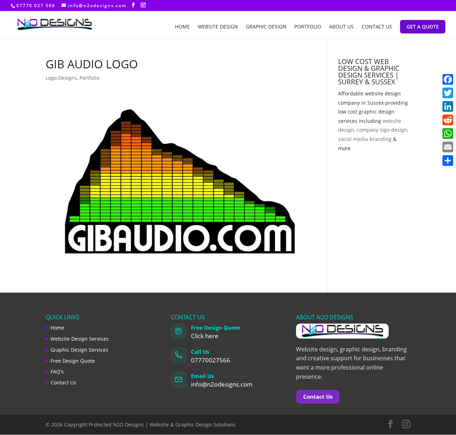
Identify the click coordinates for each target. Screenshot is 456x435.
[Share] (448, 160)
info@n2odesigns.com (222, 384)
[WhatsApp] (448, 133)
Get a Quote (422, 26)
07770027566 (210, 360)
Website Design (218, 27)
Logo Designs (61, 77)
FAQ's (57, 371)
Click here (204, 336)
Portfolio (307, 27)
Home (182, 27)
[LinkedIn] (448, 106)
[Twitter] (448, 93)
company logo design (382, 129)
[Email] (448, 147)
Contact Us (377, 27)
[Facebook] (448, 79)
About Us (341, 27)
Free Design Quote (73, 360)
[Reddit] (448, 120)
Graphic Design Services (79, 349)
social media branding (365, 139)
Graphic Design (266, 27)
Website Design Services (80, 338)
